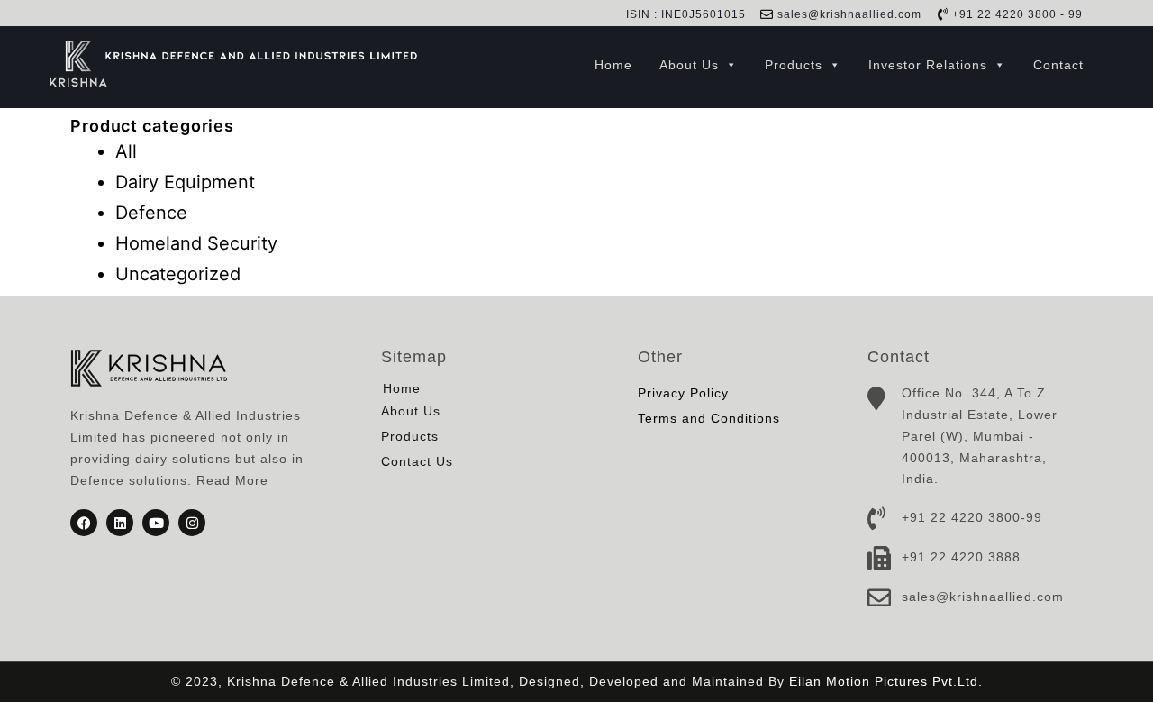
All (126, 151)
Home (613, 65)
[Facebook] (83, 522)
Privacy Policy (683, 393)
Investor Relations (927, 65)
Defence (151, 212)
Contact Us (417, 461)
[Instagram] (191, 522)
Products (793, 65)
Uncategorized (178, 274)
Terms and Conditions (709, 418)
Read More (232, 480)
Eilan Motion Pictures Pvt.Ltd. (886, 681)
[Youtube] (155, 522)
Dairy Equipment (185, 182)
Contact (1058, 65)
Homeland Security (196, 243)
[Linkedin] (119, 522)
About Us (689, 65)
